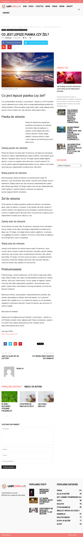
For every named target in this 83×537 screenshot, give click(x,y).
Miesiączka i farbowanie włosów (44, 491)
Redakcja (8, 38)
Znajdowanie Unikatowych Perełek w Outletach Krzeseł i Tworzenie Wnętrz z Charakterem (72, 116)
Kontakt (26, 1)
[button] (78, 9)
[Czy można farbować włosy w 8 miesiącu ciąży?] (33, 500)
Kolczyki (60, 504)
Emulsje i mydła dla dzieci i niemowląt (17, 30)
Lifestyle (40, 6)
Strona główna (6, 1)
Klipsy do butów (63, 521)
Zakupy (69, 6)
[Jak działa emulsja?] (46, 396)
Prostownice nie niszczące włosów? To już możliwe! (46, 511)
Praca (54, 6)
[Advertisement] (41, 21)
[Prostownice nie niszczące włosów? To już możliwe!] (33, 510)
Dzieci (31, 6)
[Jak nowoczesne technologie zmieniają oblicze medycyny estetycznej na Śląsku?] (61, 147)
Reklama (19, 1)
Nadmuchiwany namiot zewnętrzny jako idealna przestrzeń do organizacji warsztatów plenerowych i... (74, 133)
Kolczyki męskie (63, 517)
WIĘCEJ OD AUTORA (33, 386)
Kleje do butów (63, 494)
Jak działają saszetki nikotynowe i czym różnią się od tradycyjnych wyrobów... (69, 88)
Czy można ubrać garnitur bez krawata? (43, 357)
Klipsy (59, 524)
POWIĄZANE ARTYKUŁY (12, 386)
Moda (47, 6)
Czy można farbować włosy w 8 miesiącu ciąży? (46, 501)
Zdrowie (6, 13)
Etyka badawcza (63, 507)
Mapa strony (72, 535)
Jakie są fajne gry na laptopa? (10, 357)
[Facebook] (79, 1)
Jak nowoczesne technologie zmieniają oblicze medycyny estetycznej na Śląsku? (74, 148)
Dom (25, 6)
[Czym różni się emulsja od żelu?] (28, 396)
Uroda (61, 6)
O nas (13, 1)
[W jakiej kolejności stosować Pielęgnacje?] (9, 396)
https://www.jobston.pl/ (9, 334)
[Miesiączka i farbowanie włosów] (33, 492)
